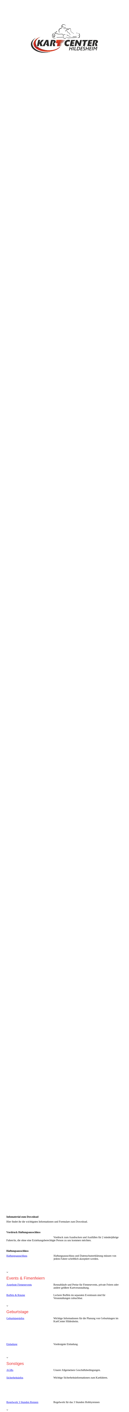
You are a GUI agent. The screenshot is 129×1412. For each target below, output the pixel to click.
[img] (64, 600)
